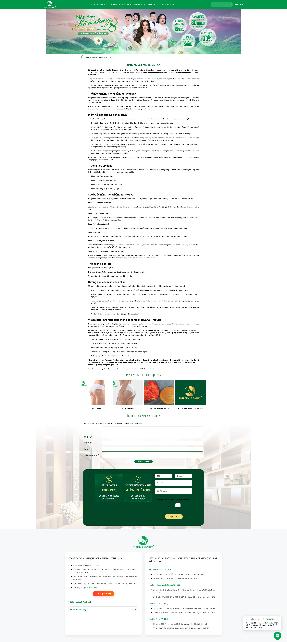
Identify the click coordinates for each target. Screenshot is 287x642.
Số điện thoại (91, 455)
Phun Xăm (138, 4)
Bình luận (88, 437)
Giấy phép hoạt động (152, 4)
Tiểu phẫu (113, 4)
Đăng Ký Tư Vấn (168, 4)
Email (87, 449)
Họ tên (88, 442)
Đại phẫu (103, 4)
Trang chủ (89, 57)
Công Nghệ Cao (125, 4)
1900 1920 (238, 4)
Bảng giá (94, 4)
